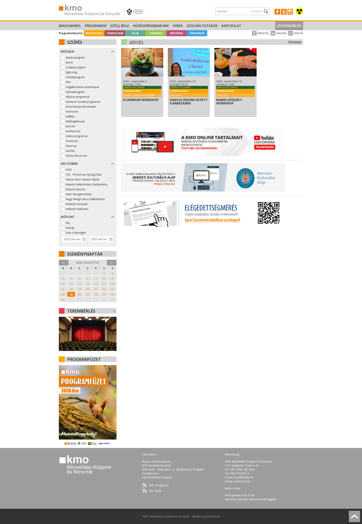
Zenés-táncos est (76, 155)
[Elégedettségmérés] (203, 213)
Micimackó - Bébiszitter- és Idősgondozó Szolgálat (173, 469)
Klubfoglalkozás (75, 121)
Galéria (281, 33)
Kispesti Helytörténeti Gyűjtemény (86, 184)
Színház (70, 151)
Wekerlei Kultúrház (77, 209)
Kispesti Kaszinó (75, 189)
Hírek (178, 25)
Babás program (75, 57)
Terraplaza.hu (150, 473)
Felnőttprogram (75, 77)
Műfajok (67, 51)
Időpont (68, 217)
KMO (69, 169)
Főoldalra (294, 42)
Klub (135, 33)
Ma (68, 223)
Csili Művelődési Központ (157, 477)
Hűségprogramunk (151, 25)
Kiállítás (70, 116)
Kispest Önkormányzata (156, 461)
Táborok (155, 33)
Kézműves (72, 111)
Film (68, 82)
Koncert (70, 126)
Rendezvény (94, 33)
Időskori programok (78, 97)
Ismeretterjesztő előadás (81, 106)
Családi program (76, 67)
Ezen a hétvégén (76, 232)
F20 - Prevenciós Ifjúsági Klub (84, 174)
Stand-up (71, 146)
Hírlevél (263, 33)
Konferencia (73, 131)
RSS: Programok (159, 485)
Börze (69, 62)
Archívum (256, 11)
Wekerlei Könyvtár (77, 204)
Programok (96, 25)
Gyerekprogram (75, 92)
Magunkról (70, 25)
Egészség (71, 72)
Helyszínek (69, 164)
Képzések (176, 33)
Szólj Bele (119, 25)
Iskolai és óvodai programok (83, 101)
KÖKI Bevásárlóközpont (156, 465)
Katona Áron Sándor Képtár (82, 179)
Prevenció (197, 33)
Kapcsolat (231, 25)
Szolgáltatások (202, 25)
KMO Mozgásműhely (78, 194)
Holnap (70, 228)
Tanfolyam (115, 33)
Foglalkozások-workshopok (82, 87)
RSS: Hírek (155, 491)
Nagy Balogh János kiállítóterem (85, 199)
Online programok (77, 136)
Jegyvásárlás (289, 25)
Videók (298, 33)
